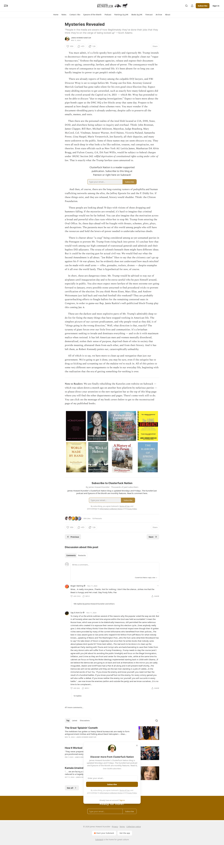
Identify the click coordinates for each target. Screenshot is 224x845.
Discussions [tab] (85, 720)
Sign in (216, 5)
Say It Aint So (76, 612)
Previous (75, 537)
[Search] (186, 5)
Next (151, 537)
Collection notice (133, 826)
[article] (112, 734)
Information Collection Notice (111, 793)
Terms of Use (125, 790)
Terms (122, 826)
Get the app (125, 833)
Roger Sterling (77, 585)
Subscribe (202, 5)
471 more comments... (74, 707)
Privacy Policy (131, 793)
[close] (137, 745)
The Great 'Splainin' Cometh (81, 727)
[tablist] (76, 555)
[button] (56, 15)
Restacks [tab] (82, 555)
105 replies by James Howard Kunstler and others (94, 604)
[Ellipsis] (158, 586)
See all (70, 788)
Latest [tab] (74, 720)
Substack (99, 839)
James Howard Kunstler (81, 38)
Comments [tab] (71, 555)
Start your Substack (105, 833)
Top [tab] (67, 720)
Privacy (115, 826)
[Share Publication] (192, 5)
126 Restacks (97, 518)
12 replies (77, 696)
